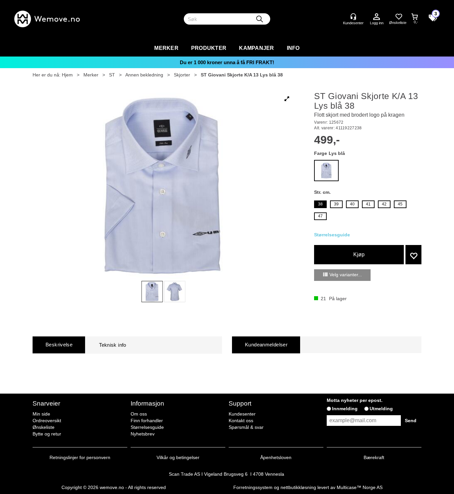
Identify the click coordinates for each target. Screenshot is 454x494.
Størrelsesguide (147, 427)
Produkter (208, 48)
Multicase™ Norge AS (360, 487)
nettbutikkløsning (298, 487)
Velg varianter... (345, 274)
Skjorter (182, 74)
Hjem (67, 74)
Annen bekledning (144, 74)
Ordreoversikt (47, 420)
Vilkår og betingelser (178, 457)
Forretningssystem (253, 487)
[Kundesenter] (353, 16)
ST (112, 74)
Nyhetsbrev (143, 433)
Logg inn (377, 17)
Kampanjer (256, 48)
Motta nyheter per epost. (355, 400)
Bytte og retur (47, 433)
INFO (293, 48)
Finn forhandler (147, 420)
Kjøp (359, 254)
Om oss (139, 414)
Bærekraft (374, 457)
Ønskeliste (44, 427)
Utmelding (381, 408)
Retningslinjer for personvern (80, 457)
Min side (41, 414)
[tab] (59, 344)
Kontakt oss (241, 420)
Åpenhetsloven (275, 457)
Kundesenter (242, 414)
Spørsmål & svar (246, 427)
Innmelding (345, 408)
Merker (166, 48)
